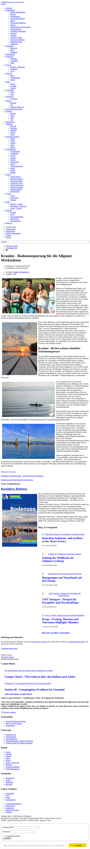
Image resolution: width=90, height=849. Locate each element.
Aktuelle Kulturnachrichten (16, 721)
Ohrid (12, 141)
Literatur (9, 754)
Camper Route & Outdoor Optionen (19, 743)
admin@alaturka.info (76, 642)
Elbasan (13, 126)
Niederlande (10, 54)
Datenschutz (10, 806)
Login (3, 4)
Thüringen (14, 44)
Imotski (13, 113)
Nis (11, 105)
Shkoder (13, 130)
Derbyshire (14, 219)
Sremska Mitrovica (17, 107)
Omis (12, 116)
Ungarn (8, 65)
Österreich (9, 57)
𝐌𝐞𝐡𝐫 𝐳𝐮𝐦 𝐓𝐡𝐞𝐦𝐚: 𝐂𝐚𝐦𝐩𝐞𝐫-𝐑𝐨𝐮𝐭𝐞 (18, 694)
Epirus (12, 170)
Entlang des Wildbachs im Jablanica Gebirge (57, 559)
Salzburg (13, 59)
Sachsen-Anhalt (16, 38)
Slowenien (9, 97)
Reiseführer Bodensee (14, 488)
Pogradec (13, 128)
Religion (9, 765)
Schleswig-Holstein (17, 40)
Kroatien (9, 111)
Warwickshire (15, 221)
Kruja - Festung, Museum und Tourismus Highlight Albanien (60, 621)
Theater (8, 756)
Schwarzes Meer (16, 181)
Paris (12, 50)
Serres (12, 164)
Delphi (12, 172)
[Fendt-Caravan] (7, 657)
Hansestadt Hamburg (18, 23)
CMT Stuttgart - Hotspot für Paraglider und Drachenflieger (60, 601)
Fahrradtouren (11, 737)
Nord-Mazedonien (12, 137)
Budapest (13, 69)
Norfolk (13, 213)
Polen (8, 202)
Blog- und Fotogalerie (14, 723)
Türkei (8, 175)
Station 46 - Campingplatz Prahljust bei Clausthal (35, 689)
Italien (8, 82)
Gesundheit (10, 793)
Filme (8, 758)
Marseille (13, 48)
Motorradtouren (11, 739)
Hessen (13, 25)
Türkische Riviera (17, 185)
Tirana (12, 132)
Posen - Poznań (16, 208)
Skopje (12, 143)
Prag (12, 94)
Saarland (13, 33)
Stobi (12, 145)
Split (12, 118)
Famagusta (14, 198)
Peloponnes (14, 162)
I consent (78, 845)
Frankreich (10, 46)
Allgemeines (10, 726)
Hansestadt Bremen (17, 19)
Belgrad (13, 103)
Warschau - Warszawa (18, 206)
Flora (7, 796)
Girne (12, 196)
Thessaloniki (15, 151)
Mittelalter (9, 782)
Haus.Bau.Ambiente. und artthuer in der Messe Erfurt (62, 540)
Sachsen (13, 35)
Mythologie (10, 778)
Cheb (12, 92)
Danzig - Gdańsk (16, 204)
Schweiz (9, 73)
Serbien (8, 101)
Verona (13, 88)
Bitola (12, 139)
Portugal (9, 223)
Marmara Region (16, 179)
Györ (12, 71)
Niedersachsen (15, 29)
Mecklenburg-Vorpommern (20, 27)
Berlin (12, 21)
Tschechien (10, 90)
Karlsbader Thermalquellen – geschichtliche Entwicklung (22, 476)
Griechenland (11, 149)
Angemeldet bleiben (13, 836)
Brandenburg (15, 16)
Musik (8, 760)
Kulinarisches (11, 800)
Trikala (12, 160)
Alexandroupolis (16, 166)
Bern (12, 75)
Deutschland (10, 10)
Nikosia (13, 200)
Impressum (10, 808)
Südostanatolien (16, 189)
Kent (12, 215)
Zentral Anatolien (16, 187)
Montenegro (10, 122)
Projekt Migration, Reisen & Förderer (19, 741)
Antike (8, 780)
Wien (12, 63)
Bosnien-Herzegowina (14, 109)
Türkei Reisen (15, 177)
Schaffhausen (15, 78)
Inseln (12, 168)
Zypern (8, 194)
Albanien (9, 124)
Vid (11, 120)
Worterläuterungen (12, 769)
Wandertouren (11, 735)
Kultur (8, 752)
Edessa (12, 156)
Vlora (12, 135)
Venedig (13, 86)
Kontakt (9, 812)
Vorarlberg (14, 61)
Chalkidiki (14, 154)
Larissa (13, 158)
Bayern (13, 14)
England (9, 210)
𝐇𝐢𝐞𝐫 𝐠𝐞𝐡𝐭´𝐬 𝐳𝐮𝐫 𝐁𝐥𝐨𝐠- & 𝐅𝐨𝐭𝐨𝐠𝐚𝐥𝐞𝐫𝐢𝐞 (56, 633)
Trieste (12, 84)
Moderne (9, 784)
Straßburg (14, 52)
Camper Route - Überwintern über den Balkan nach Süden (40, 676)
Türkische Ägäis (16, 183)
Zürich (12, 80)
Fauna (8, 798)
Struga (12, 147)
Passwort (6, 832)
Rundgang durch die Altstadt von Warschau (17, 480)
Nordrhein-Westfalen (18, 31)
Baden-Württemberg (17, 12)
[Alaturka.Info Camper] (8, 712)
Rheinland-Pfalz (16, 42)
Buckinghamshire (16, 217)
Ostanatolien (15, 191)
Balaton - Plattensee (17, 67)
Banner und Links (12, 810)
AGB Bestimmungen (13, 804)
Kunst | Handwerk (12, 763)
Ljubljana (13, 99)
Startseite (9, 8)
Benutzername (8, 827)
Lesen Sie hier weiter (38, 642)
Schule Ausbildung (13, 767)
